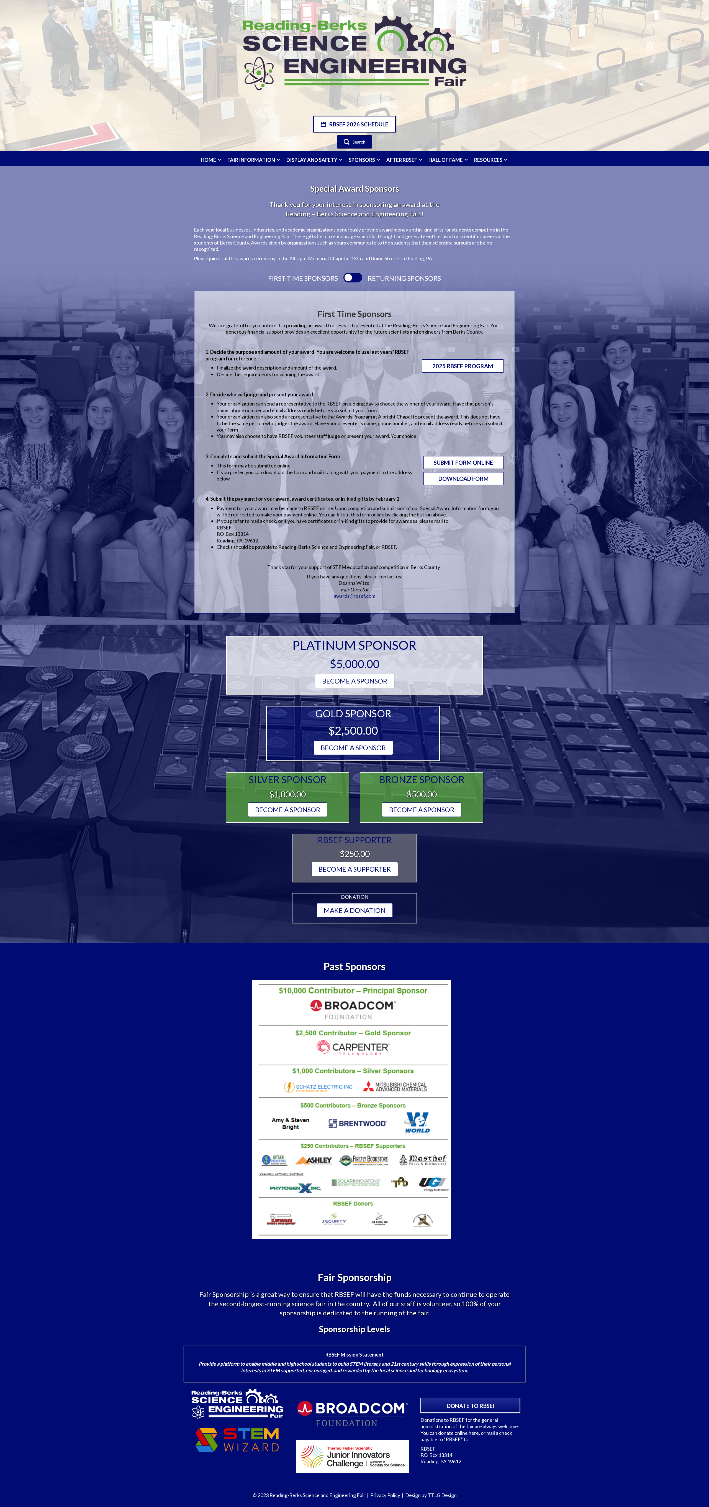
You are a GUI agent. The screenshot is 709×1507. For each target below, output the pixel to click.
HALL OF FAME (446, 160)
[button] (354, 124)
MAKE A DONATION (355, 910)
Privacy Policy (385, 1495)
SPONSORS (362, 160)
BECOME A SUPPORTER (354, 869)
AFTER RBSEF (402, 160)
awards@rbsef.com (354, 596)
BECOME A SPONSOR (354, 681)
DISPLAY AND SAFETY (312, 160)
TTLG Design (442, 1495)
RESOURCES (488, 160)
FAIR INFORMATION (251, 160)
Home (209, 160)
